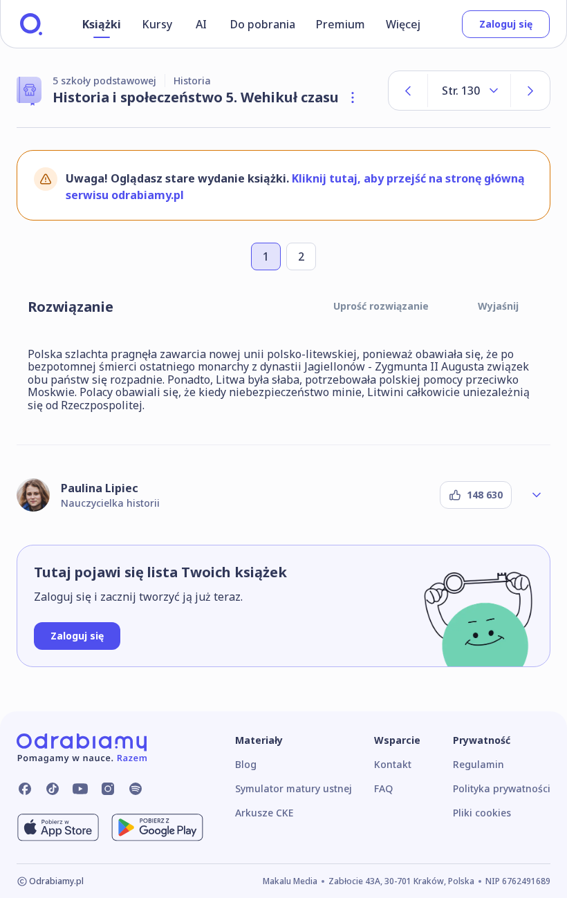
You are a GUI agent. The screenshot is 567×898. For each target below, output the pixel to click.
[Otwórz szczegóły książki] (352, 97)
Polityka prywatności (501, 788)
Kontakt (392, 764)
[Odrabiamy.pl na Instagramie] (108, 788)
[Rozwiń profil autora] (536, 495)
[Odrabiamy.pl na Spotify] (135, 788)
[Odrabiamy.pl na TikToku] (52, 788)
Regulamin (478, 764)
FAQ (383, 788)
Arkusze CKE (264, 812)
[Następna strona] (530, 90)
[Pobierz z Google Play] (157, 827)
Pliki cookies (482, 812)
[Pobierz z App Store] (58, 827)
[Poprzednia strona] (408, 90)
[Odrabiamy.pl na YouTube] (80, 788)
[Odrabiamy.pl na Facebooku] (25, 788)
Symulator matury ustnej (293, 788)
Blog (246, 764)
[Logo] (31, 24)
